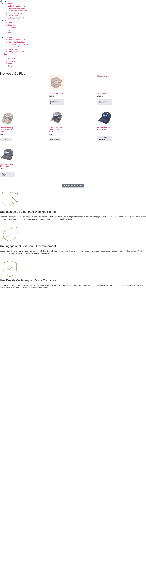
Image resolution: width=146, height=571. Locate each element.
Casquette (12, 27)
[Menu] (1, 35)
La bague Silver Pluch (16, 18)
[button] (2, 292)
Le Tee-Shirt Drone (15, 13)
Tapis (10, 32)
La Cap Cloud (13, 16)
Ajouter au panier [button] (54, 102)
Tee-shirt (11, 25)
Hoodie (10, 23)
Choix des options (103, 138)
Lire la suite (6, 139)
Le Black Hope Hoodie (16, 6)
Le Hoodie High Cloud (16, 8)
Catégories (8, 20)
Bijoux (10, 30)
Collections (8, 4)
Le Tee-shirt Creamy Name (18, 11)
